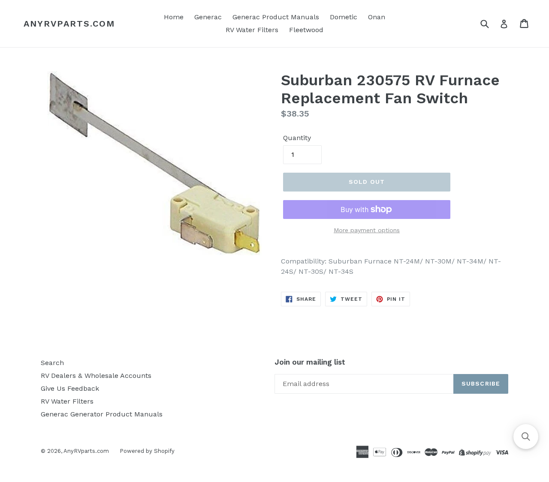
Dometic (343, 17)
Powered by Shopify (147, 451)
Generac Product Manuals (275, 17)
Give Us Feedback (70, 388)
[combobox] (490, 23)
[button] (525, 436)
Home (174, 17)
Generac (208, 17)
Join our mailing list (309, 362)
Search (52, 363)
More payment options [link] (367, 230)
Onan (376, 17)
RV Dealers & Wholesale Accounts (96, 375)
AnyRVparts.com (69, 23)
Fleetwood (306, 30)
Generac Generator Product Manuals (102, 414)
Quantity (297, 138)
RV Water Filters (252, 30)
